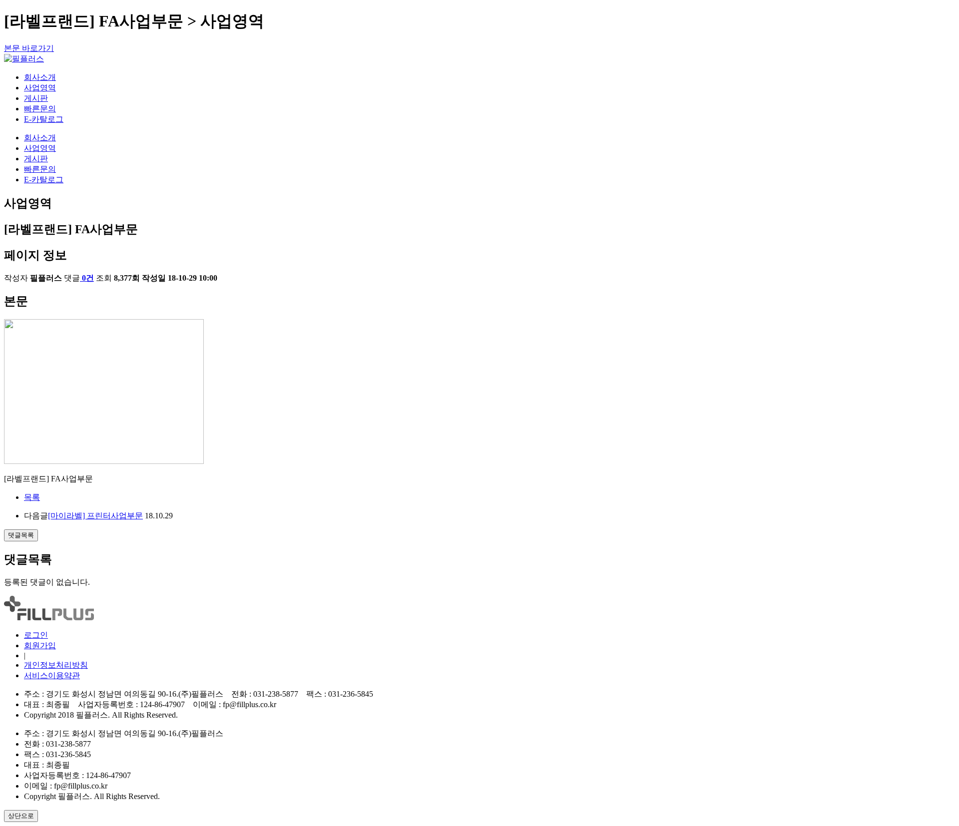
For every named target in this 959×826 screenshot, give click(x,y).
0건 (88, 278)
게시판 (36, 98)
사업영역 (40, 87)
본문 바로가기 (29, 48)
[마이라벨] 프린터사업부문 (95, 515)
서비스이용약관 (52, 675)
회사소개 (40, 77)
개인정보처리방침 (56, 665)
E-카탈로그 (43, 119)
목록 (32, 497)
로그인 (36, 635)
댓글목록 (21, 535)
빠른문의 (40, 108)
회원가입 (40, 645)
